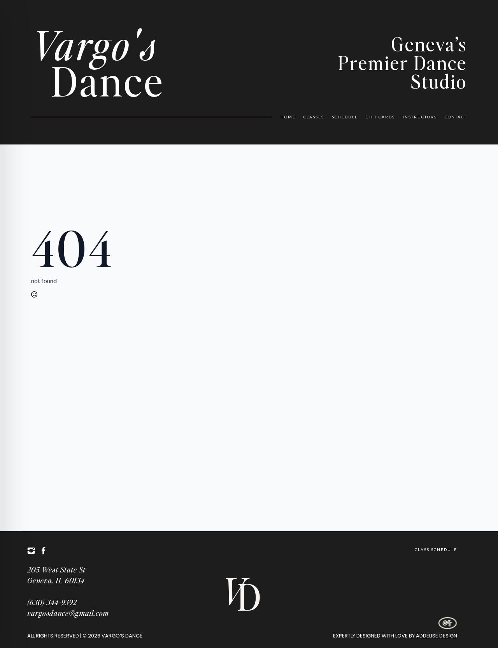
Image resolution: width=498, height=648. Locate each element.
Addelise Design (436, 635)
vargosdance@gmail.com (68, 613)
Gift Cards (380, 116)
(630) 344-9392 (52, 602)
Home (288, 116)
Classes (313, 116)
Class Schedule (436, 549)
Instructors (420, 116)
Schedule (345, 116)
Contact (456, 116)
